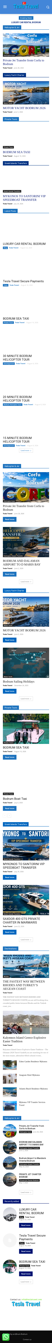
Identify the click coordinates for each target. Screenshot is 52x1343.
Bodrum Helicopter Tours (13, 405)
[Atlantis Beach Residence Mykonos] (10, 1092)
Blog (5, 248)
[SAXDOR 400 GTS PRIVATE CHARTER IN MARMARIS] (26, 900)
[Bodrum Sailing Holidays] (26, 663)
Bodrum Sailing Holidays (18, 681)
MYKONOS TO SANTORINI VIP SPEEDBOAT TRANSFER (24, 198)
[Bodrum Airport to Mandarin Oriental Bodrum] (10, 1163)
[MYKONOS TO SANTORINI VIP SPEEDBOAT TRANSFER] (26, 181)
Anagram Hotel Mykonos (29, 1075)
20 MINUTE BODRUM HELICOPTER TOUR (17, 398)
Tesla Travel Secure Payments (23, 281)
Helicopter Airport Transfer (13, 556)
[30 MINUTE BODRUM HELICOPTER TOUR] (26, 340)
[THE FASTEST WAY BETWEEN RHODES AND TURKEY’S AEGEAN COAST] (26, 966)
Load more (25, 450)
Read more (9, 519)
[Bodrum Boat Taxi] (26, 780)
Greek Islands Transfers (12, 191)
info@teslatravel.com (32, 1299)
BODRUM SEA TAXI (16, 152)
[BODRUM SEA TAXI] (26, 136)
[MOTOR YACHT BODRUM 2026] (26, 92)
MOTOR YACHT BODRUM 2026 (24, 108)
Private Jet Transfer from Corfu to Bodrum (31, 1127)
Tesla (6, 285)
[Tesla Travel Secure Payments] (26, 266)
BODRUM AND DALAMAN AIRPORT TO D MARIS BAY (22, 562)
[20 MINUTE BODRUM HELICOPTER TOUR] (26, 381)
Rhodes (6, 977)
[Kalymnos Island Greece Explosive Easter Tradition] (26, 1022)
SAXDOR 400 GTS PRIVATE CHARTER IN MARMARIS (21, 920)
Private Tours (8, 147)
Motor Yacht (8, 103)
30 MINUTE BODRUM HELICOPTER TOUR (17, 357)
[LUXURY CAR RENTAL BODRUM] (26, 228)
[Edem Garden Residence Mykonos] (10, 1065)
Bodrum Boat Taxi (15, 798)
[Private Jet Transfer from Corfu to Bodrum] (26, 45)
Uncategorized (9, 364)
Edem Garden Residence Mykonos (33, 1061)
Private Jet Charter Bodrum (29, 1180)
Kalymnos (7, 1033)
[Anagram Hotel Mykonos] (10, 1078)
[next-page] (9, 815)
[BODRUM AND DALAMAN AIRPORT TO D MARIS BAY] (26, 542)
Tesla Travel (7, 68)
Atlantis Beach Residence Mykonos (33, 1089)
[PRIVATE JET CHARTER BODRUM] (10, 1180)
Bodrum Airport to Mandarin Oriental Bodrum (32, 1159)
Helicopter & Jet (9, 55)
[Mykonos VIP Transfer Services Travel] (10, 1106)
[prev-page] (4, 815)
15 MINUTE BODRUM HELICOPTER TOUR (17, 439)
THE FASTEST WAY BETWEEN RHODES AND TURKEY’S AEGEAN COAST (24, 985)
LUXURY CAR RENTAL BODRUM (26, 22)
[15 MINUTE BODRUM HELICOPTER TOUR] (26, 422)
